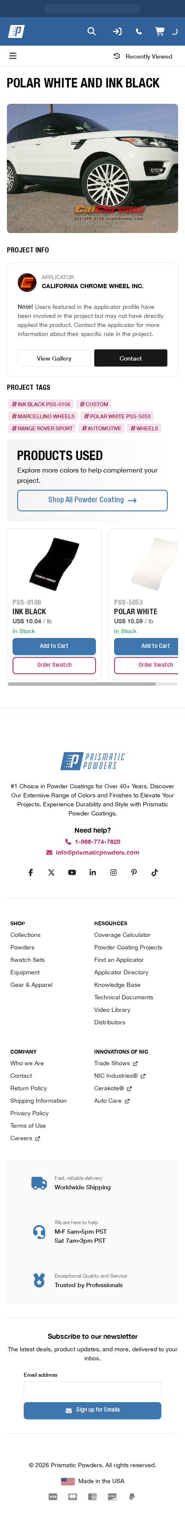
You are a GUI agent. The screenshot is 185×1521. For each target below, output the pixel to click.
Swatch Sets (27, 960)
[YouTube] (71, 872)
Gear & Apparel (31, 985)
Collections (25, 935)
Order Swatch (54, 666)
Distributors (109, 1022)
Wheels (147, 428)
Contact (131, 358)
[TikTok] (154, 872)
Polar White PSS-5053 (120, 416)
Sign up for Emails (98, 1410)
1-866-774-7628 (97, 841)
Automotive (104, 428)
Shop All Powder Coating (86, 500)
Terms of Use (28, 1126)
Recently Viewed (149, 56)
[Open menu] (12, 56)
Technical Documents (123, 997)
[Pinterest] (133, 872)
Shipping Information (38, 1101)
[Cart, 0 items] (166, 31)
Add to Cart (54, 647)
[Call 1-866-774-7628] (139, 31)
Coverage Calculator (122, 935)
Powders (22, 947)
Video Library (112, 1010)
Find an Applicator (119, 960)
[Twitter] (51, 872)
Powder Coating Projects (128, 947)
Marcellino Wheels (46, 416)
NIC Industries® (116, 1076)
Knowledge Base (117, 985)
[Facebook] (30, 872)
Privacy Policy (29, 1113)
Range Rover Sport (45, 428)
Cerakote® (109, 1088)
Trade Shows (112, 1063)
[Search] (91, 31)
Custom (97, 404)
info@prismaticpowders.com (97, 852)
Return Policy (28, 1088)
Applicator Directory (121, 972)
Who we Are (27, 1063)
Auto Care (108, 1101)
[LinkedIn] (92, 872)
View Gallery (54, 358)
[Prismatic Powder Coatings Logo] (16, 31)
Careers (21, 1138)
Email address (40, 1374)
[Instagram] (113, 872)
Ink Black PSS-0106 (44, 404)
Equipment (25, 972)
